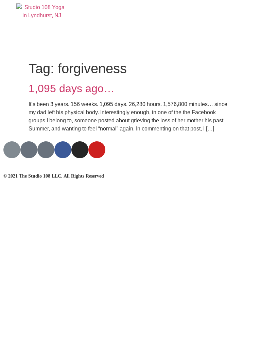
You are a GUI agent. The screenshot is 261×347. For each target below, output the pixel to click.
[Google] (28, 149)
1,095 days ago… (72, 88)
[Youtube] (96, 149)
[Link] (11, 149)
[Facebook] (62, 149)
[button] (243, 29)
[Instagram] (79, 149)
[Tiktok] (45, 149)
